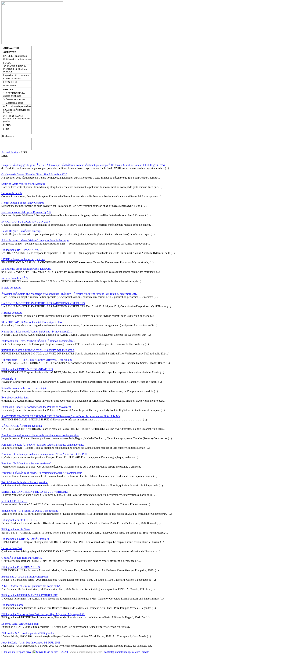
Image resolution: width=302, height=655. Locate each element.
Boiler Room (9, 85)
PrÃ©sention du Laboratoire (17, 59)
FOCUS (7, 63)
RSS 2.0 (63, 651)
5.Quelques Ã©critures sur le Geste (16, 111)
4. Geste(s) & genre (13, 103)
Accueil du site (9, 152)
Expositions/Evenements (16, 75)
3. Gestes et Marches (14, 99)
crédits (146, 651)
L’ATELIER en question (15, 56)
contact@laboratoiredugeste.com (122, 651)
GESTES (8, 89)
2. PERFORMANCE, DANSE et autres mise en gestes (16, 119)
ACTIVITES (9, 52)
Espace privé (24, 651)
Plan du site (9, 651)
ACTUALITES (11, 48)
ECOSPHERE (10, 82)
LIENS (6, 125)
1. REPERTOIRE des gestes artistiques (14, 94)
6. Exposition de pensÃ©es (17, 106)
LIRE (6, 129)
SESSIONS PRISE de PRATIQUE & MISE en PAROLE (15, 69)
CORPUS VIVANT (12, 78)
